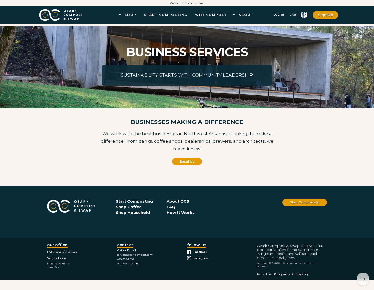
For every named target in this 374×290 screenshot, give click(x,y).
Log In (278, 15)
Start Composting (166, 15)
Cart (293, 15)
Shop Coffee (129, 206)
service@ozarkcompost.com (134, 254)
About (246, 15)
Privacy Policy (282, 274)
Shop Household (133, 212)
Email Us (187, 161)
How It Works (181, 212)
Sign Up (325, 14)
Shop (130, 15)
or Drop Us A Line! (128, 263)
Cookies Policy (300, 274)
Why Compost (211, 15)
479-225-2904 (125, 259)
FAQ (171, 206)
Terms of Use (264, 274)
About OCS (178, 201)
